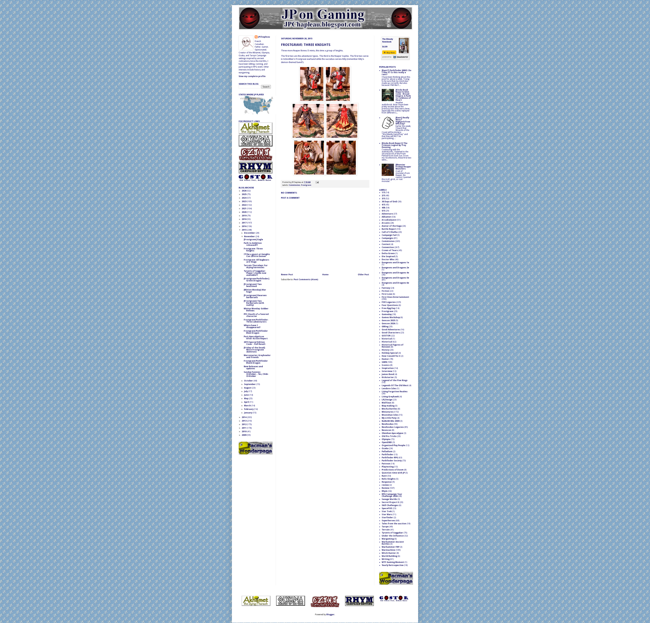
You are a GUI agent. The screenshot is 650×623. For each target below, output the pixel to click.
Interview (387, 371)
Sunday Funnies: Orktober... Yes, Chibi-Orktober (256, 374)
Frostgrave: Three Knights (305, 45)
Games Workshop (391, 317)
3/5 (383, 198)
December (250, 233)
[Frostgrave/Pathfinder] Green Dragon (256, 279)
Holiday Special (390, 353)
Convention (388, 247)
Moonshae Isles (390, 415)
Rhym (384, 491)
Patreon (386, 464)
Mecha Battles (389, 409)
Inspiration (388, 368)
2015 (244, 230)
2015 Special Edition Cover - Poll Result (254, 343)
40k (383, 208)
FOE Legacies (389, 302)
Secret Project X (390, 502)
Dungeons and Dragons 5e (395, 278)
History (385, 350)
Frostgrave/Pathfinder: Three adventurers (256, 321)
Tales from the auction (394, 523)
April (247, 402)
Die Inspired (388, 256)
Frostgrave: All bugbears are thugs (256, 261)
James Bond (388, 374)
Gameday (387, 314)
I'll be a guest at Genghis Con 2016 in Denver (257, 255)
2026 (244, 191)
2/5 (383, 195)
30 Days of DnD (389, 201)
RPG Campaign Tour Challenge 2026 (392, 495)
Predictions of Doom (393, 470)
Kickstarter (388, 377)
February (249, 409)
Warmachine (388, 550)
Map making (388, 406)
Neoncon (386, 430)
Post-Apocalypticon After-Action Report (256, 337)
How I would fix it (391, 356)
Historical (387, 342)
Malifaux (386, 403)
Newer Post (287, 274)
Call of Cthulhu (390, 232)
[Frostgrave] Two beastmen (253, 285)
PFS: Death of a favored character (256, 315)
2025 (244, 194)
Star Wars (387, 514)
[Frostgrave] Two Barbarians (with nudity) (254, 303)
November (249, 236)
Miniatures (387, 412)
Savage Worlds (389, 499)
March (247, 405)
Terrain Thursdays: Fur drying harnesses (256, 266)
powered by (386, 57)
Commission (294, 185)
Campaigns (387, 238)
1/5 (383, 192)
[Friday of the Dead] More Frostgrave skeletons (254, 350)
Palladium (387, 451)
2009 (244, 435)
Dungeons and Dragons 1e (395, 262)
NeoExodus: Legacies (393, 427)
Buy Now (390, 53)
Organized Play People (393, 445)
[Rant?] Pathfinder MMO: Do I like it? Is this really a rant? (396, 72)
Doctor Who (388, 259)
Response (387, 482)
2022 (244, 205)
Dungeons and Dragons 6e (395, 283)
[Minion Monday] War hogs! (255, 291)
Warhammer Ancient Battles (393, 543)
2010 (244, 431)
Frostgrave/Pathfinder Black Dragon (256, 362)
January (248, 413)
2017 (244, 223)
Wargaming (388, 539)
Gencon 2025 (388, 320)
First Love (387, 294)
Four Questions (390, 305)
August (248, 388)
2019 (244, 215)
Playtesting (388, 467)
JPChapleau (264, 37)
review (385, 485)
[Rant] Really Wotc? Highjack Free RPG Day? (403, 120)
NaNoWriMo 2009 (390, 421)
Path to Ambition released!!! (253, 244)
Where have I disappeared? (252, 326)
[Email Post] (317, 182)
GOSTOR (386, 336)
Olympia (386, 439)
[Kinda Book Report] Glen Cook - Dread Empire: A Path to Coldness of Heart (403, 95)
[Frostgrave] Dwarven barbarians (255, 296)
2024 (244, 198)
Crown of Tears (390, 250)
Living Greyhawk (390, 396)
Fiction (385, 291)
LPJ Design (387, 400)
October (248, 381)
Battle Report (389, 229)
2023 (244, 201)
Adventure (387, 214)
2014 (244, 417)
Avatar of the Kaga (392, 226)
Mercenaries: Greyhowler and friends (257, 356)
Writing (385, 559)
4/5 (383, 204)
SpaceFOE (387, 508)
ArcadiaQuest (389, 220)
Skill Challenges (390, 505)
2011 (244, 428)
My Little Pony (389, 418)
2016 (244, 226)
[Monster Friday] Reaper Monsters (403, 167)
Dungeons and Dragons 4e (395, 273)
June (246, 395)
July (246, 391)
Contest (386, 244)
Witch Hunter (389, 553)
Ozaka (385, 448)
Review (385, 488)
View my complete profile (252, 76)
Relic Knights (388, 479)
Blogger (330, 614)
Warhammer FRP (390, 547)
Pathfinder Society (392, 460)
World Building (389, 556)
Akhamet (386, 217)
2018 (244, 219)
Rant (384, 476)
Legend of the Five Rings (394, 380)
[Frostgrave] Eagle (253, 239)
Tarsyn (385, 526)
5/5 (383, 211)
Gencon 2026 (388, 323)
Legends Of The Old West (395, 385)
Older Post (363, 274)
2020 (244, 212)
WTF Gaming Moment (393, 562)
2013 (244, 421)
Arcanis (386, 223)
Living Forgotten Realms (394, 391)
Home (325, 274)
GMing (385, 326)
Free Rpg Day (388, 308)
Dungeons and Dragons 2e (395, 267)
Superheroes (388, 520)
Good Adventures (391, 329)
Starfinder (387, 517)
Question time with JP (393, 473)
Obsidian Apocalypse (392, 433)
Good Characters (391, 332)
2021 (244, 208)
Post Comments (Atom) (306, 279)
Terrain (386, 530)
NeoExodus (387, 424)
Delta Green (388, 253)
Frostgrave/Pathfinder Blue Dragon (256, 332)
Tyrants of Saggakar (392, 533)
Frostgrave (306, 185)
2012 (244, 424)
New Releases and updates (253, 367)
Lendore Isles (389, 388)
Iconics (385, 365)
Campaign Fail (389, 235)
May (246, 398)
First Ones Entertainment (395, 297)
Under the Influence (393, 536)
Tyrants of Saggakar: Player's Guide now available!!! (255, 273)
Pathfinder (387, 454)
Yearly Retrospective (393, 565)
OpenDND (387, 442)
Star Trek (387, 511)
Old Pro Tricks (389, 436)
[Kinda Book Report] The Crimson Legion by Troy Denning (394, 145)
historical (387, 339)
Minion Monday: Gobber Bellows (256, 309)
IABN (384, 362)
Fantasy (386, 288)
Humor (385, 359)
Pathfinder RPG (390, 457)
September (250, 384)
